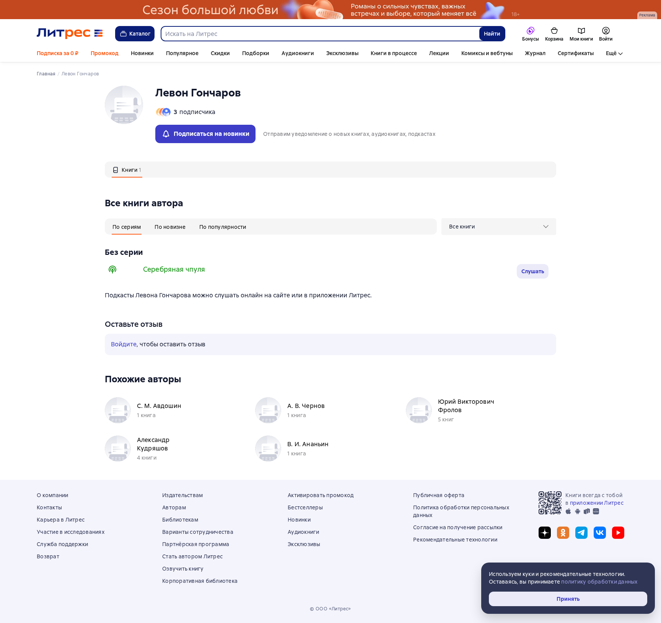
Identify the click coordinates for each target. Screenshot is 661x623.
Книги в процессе (394, 53)
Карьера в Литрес (61, 519)
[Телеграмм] (581, 533)
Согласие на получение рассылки (458, 527)
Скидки (220, 53)
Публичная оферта (438, 495)
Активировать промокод (320, 495)
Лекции (439, 53)
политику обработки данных (599, 581)
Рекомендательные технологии (455, 539)
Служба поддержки (62, 544)
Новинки (142, 53)
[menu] (498, 226)
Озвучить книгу (183, 568)
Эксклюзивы (342, 53)
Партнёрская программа (195, 544)
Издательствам (182, 495)
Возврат (48, 556)
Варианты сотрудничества (197, 531)
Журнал (535, 53)
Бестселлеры (305, 507)
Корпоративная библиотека (200, 580)
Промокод (105, 53)
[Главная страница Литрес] (70, 34)
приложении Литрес (597, 502)
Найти (492, 33)
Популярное (182, 53)
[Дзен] (545, 533)
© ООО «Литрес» (330, 609)
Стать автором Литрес (192, 556)
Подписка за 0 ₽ (57, 53)
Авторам (174, 507)
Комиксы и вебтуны (487, 53)
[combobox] (319, 34)
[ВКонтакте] (600, 533)
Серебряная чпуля (174, 269)
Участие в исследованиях (70, 531)
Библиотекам (180, 519)
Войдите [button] (124, 344)
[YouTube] (618, 533)
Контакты (49, 507)
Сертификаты (576, 53)
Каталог (140, 33)
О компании (52, 495)
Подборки (255, 53)
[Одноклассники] (563, 533)
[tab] (127, 169)
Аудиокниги (298, 53)
